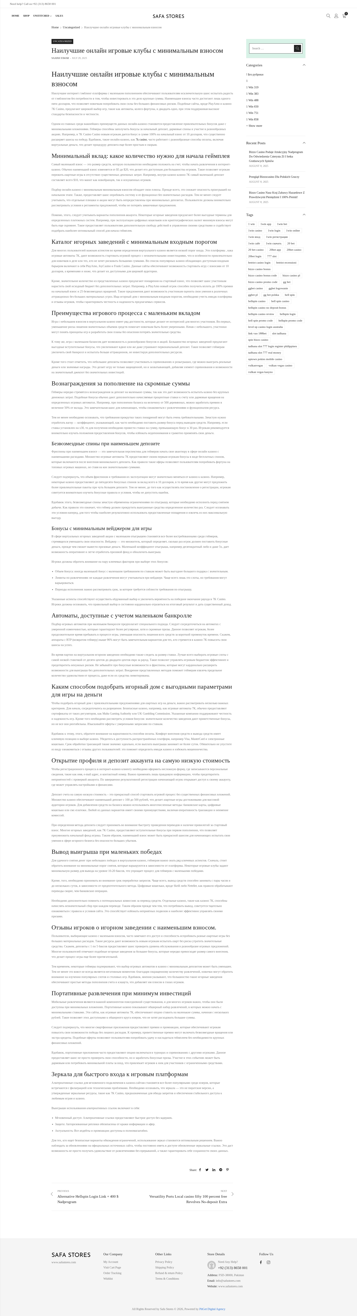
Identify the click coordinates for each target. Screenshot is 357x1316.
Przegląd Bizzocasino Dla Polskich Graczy (274, 176)
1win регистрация (277, 236)
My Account (110, 1261)
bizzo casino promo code (262, 281)
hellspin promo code (290, 320)
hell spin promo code (260, 320)
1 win (251, 224)
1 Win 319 (252, 87)
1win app (265, 224)
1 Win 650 (252, 106)
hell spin (290, 294)
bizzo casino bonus (259, 269)
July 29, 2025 (79, 58)
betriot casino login (259, 262)
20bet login (254, 256)
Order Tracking (112, 1273)
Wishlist (108, 1278)
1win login (274, 230)
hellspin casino (257, 301)
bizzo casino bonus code (262, 275)
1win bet (282, 224)
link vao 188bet (257, 333)
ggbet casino (255, 288)
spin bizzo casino (258, 339)
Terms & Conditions (167, 1278)
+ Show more (254, 125)
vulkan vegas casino (280, 365)
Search (297, 48)
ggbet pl (253, 294)
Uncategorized (71, 27)
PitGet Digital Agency (212, 1309)
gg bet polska (271, 294)
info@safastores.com (228, 1280)
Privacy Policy (163, 1261)
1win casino (255, 230)
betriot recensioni (286, 262)
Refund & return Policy (169, 1273)
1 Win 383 (252, 93)
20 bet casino (256, 249)
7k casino (141, 139)
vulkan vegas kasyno (260, 372)
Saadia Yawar (60, 58)
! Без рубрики (254, 74)
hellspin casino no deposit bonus (267, 307)
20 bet (291, 243)
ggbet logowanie (278, 288)
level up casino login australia (265, 326)
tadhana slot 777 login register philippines (272, 346)
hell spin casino (280, 301)
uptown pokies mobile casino (265, 359)
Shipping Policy (164, 1267)
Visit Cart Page (112, 1267)
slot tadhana (279, 333)
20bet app (275, 249)
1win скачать (274, 243)
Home (55, 27)
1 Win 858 (252, 119)
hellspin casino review (261, 314)
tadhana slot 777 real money (264, 352)
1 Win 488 (252, 100)
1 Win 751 (252, 112)
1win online (293, 230)
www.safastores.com (230, 1286)
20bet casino (294, 249)
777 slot (271, 256)
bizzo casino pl (291, 275)
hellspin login (288, 314)
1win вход (254, 236)
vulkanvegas (255, 365)
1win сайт (254, 243)
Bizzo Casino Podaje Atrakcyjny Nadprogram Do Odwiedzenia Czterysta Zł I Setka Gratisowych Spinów (276, 156)
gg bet (286, 281)
